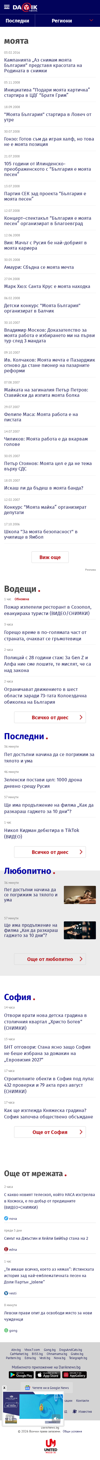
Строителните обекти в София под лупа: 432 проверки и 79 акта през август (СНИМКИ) (49, 1085)
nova (13, 1218)
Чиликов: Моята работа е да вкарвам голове (46, 441)
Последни (17, 21)
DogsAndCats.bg (70, 1350)
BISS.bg (37, 1354)
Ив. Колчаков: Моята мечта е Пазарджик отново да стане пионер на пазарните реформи (49, 365)
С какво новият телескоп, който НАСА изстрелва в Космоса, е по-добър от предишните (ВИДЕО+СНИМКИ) (49, 1201)
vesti (13, 1293)
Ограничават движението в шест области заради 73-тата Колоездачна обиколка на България (45, 695)
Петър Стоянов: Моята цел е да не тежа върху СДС (48, 466)
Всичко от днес (50, 717)
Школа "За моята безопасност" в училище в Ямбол (41, 534)
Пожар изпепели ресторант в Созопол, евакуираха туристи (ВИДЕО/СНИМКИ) (48, 610)
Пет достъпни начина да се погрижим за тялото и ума (49, 757)
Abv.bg (16, 1350)
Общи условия (72, 1431)
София (17, 997)
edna (13, 1249)
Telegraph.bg (78, 1358)
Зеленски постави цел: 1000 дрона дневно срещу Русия (43, 783)
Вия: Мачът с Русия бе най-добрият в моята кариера (45, 245)
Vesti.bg (44, 1358)
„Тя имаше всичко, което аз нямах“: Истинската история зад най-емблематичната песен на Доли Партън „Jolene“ (49, 1275)
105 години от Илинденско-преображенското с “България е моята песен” (47, 169)
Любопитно (27, 871)
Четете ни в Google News (50, 1388)
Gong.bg (50, 1350)
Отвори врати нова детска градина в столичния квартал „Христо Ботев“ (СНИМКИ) (45, 1021)
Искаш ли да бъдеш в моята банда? (43, 488)
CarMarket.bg (19, 1354)
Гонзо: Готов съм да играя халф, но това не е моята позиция (49, 141)
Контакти (82, 1400)
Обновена (22, 599)
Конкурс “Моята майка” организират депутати (45, 509)
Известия (85, 1411)
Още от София (50, 1132)
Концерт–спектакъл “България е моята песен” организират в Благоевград (47, 220)
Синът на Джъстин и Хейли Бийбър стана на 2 (46, 1238)
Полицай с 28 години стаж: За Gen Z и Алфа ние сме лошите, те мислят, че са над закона (47, 664)
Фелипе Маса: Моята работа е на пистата (41, 417)
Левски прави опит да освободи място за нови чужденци (48, 1316)
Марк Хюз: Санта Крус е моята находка (47, 286)
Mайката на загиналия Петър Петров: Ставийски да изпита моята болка (46, 392)
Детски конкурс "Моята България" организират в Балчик (42, 308)
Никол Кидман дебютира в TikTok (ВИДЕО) (41, 833)
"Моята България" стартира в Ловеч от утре (47, 117)
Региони (62, 21)
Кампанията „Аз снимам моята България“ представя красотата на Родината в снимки (43, 65)
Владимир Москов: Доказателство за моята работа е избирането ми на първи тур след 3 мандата (49, 335)
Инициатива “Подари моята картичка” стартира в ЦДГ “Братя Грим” (47, 92)
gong (13, 1330)
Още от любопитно (50, 959)
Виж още (50, 557)
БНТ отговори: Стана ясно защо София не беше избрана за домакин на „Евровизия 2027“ (47, 1053)
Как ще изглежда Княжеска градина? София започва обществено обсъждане (48, 1113)
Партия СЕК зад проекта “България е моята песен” (45, 196)
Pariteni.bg (13, 1358)
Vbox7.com (32, 1350)
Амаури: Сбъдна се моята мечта (39, 267)
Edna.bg (30, 1358)
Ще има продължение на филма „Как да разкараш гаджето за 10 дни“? (49, 808)
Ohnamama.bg (57, 1354)
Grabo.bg (77, 1354)
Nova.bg (59, 1358)
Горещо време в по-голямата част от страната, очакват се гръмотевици (45, 635)
